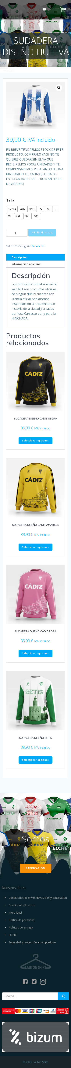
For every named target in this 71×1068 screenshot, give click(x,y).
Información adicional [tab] (26, 264)
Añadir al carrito (42, 232)
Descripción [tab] (19, 257)
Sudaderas (38, 246)
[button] (58, 87)
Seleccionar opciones (35, 440)
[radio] (12, 209)
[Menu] (44, 9)
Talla (10, 200)
